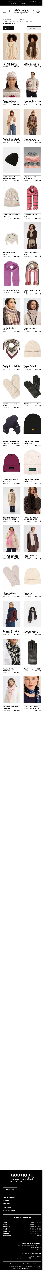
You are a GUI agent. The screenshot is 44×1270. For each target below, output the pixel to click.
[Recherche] (9, 11)
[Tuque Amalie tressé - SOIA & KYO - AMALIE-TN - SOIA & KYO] (32, 1074)
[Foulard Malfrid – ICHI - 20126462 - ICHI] (32, 277)
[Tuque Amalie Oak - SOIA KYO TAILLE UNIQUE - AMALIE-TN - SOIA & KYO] (32, 1150)
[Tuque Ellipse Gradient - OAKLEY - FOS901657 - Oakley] (32, 164)
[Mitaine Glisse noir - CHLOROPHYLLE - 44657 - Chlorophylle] (11, 428)
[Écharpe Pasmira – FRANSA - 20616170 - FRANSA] (11, 618)
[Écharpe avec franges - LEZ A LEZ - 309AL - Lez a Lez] (32, 618)
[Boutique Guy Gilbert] (21, 11)
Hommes (6, 1204)
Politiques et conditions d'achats (22, 1263)
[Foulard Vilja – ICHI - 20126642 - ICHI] (11, 315)
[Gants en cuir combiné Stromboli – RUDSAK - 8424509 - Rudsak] (32, 922)
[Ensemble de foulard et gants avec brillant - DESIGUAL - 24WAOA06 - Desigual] (32, 1036)
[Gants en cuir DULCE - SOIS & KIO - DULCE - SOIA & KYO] (32, 960)
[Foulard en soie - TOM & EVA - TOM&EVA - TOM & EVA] (11, 998)
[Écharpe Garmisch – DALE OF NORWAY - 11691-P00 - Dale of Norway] (32, 88)
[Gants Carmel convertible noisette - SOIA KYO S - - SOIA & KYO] (11, 1150)
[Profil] (33, 11)
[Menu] (4, 11)
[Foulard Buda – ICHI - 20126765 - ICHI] (11, 239)
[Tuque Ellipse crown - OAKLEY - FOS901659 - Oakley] (11, 1112)
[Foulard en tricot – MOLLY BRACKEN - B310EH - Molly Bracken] (11, 126)
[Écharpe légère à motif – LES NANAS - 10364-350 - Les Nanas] (11, 884)
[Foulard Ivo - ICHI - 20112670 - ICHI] (11, 277)
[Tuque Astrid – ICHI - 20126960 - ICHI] (32, 353)
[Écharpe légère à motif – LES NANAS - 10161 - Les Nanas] (11, 922)
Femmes (6, 1201)
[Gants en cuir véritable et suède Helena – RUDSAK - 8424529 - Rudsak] (11, 960)
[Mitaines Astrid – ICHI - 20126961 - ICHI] (11, 391)
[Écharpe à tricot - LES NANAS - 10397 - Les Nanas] (32, 884)
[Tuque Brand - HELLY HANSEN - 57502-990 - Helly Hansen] (11, 164)
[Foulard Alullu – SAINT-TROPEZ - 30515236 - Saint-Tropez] (32, 504)
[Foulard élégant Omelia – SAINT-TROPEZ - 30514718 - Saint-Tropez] (11, 846)
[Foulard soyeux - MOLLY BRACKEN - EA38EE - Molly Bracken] (32, 693)
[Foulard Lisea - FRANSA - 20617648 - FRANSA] (32, 733)
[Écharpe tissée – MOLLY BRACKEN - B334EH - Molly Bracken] (11, 50)
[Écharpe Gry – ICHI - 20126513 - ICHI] (32, 315)
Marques (7, 1207)
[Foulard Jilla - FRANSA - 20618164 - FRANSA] (11, 656)
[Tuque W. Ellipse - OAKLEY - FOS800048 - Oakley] (11, 201)
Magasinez (7, 20)
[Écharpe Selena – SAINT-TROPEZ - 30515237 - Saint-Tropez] (11, 504)
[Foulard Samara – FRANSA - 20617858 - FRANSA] (11, 693)
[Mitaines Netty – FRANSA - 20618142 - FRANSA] (11, 580)
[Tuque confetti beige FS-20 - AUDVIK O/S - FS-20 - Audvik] (32, 1112)
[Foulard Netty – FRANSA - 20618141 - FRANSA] (32, 542)
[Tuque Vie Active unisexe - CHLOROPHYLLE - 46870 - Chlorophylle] (32, 428)
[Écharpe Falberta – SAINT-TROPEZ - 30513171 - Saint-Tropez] (11, 542)
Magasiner (10, 1189)
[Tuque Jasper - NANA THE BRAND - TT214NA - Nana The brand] (32, 846)
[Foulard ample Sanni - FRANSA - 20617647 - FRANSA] (11, 733)
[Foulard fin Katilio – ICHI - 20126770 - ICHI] (11, 353)
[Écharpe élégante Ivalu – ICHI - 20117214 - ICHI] (32, 808)
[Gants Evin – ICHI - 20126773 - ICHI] (32, 391)
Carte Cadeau (9, 1197)
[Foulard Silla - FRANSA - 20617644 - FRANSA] (32, 771)
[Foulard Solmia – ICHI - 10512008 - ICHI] (32, 239)
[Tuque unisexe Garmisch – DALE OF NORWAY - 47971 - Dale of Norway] (11, 88)
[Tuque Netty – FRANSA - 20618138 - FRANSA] (32, 580)
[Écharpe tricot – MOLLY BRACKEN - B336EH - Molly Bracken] (32, 126)
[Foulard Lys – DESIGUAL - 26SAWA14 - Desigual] (11, 808)
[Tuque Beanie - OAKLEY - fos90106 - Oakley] (11, 1074)
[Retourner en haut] (39, 1267)
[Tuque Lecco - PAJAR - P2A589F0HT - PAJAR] (11, 1036)
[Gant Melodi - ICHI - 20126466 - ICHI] (32, 656)
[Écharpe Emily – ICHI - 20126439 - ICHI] (32, 201)
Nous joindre (9, 1210)
